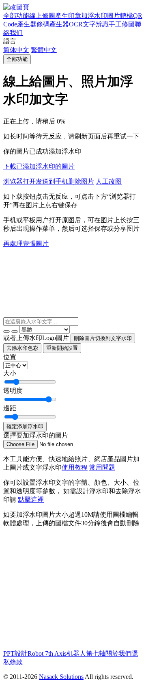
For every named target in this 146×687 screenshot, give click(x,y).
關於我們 (118, 653)
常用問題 (102, 467)
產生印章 (68, 15)
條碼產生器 (52, 24)
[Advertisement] (71, 591)
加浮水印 (94, 15)
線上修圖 (42, 15)
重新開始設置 (62, 348)
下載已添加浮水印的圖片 (39, 166)
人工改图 (109, 181)
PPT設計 (15, 653)
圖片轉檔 (120, 15)
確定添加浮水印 (24, 426)
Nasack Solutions (61, 676)
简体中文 (16, 49)
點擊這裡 (31, 499)
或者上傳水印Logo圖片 (36, 337)
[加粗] (6, 331)
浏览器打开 (19, 181)
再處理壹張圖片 (26, 243)
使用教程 (75, 467)
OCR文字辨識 (89, 24)
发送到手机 (52, 181)
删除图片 (81, 181)
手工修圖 (122, 24)
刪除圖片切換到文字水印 (103, 338)
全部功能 (16, 15)
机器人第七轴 (86, 653)
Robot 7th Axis (47, 653)
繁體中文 (44, 49)
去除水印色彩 (22, 348)
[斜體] (14, 331)
